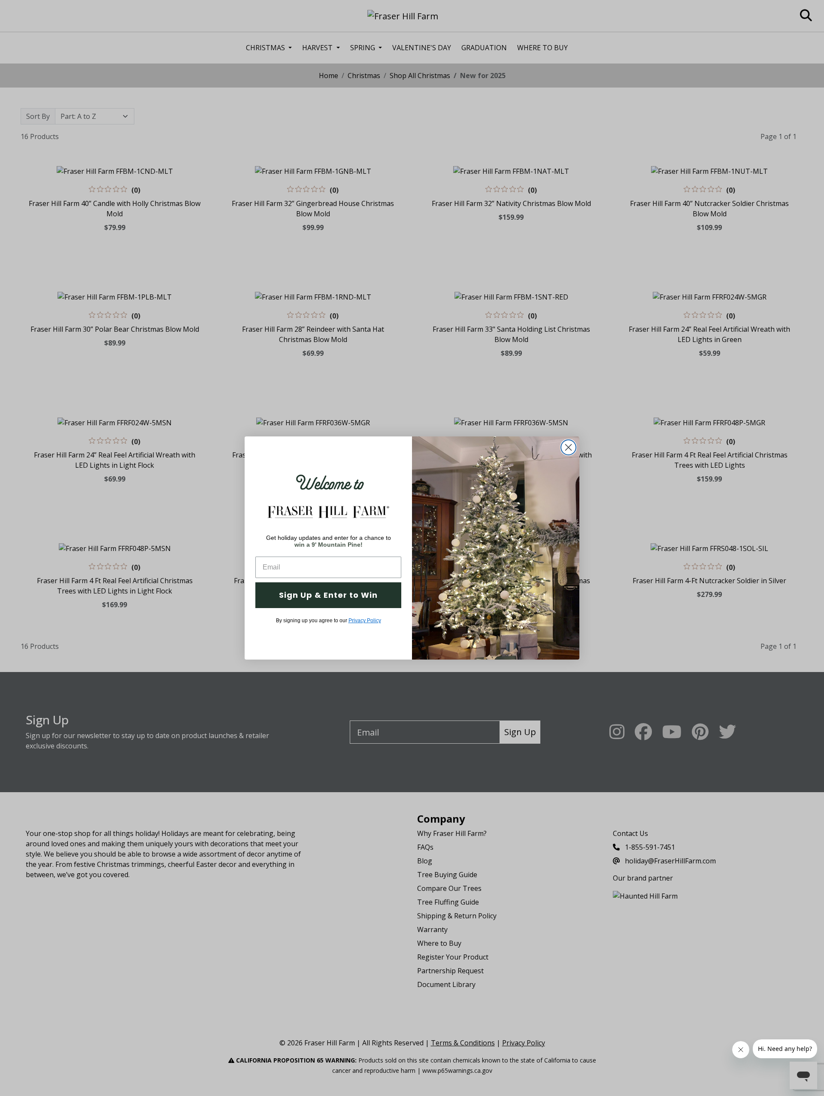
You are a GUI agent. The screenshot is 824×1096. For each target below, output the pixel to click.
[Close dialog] (568, 447)
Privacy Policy (364, 621)
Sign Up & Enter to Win (328, 595)
